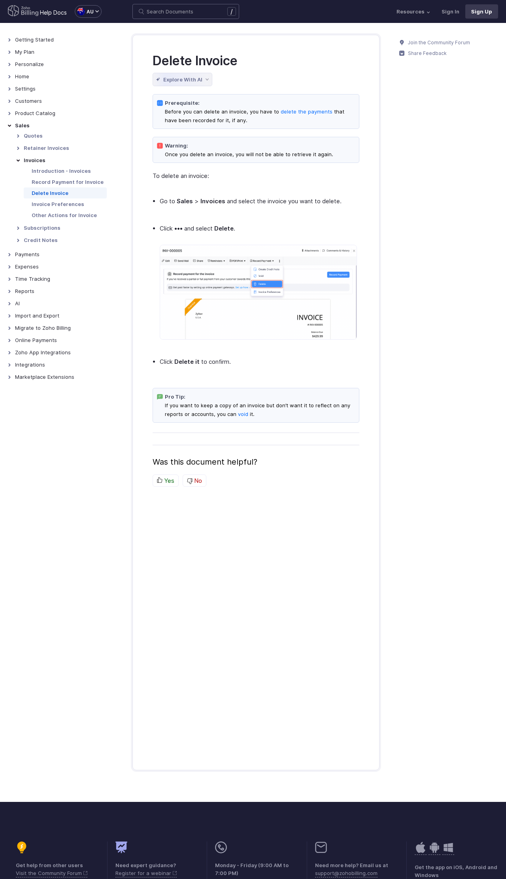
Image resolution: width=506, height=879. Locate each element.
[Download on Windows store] (448, 851)
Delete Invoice (50, 193)
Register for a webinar (144, 873)
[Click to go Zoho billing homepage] (23, 11)
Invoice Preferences (58, 204)
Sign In (450, 11)
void (243, 414)
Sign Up (481, 11)
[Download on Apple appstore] (434, 851)
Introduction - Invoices (61, 171)
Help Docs (53, 12)
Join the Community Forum (438, 42)
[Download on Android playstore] (421, 851)
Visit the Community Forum (49, 873)
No (197, 480)
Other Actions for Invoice (64, 215)
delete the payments (306, 111)
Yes (168, 480)
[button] (84, 11)
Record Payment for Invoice (68, 182)
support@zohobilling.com (346, 873)
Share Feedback (427, 53)
